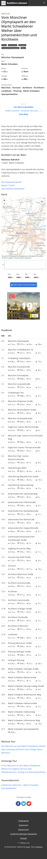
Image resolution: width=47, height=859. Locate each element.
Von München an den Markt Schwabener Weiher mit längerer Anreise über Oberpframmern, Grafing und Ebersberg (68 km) (23, 768)
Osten (23, 48)
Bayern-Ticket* (8, 185)
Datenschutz (23, 829)
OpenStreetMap (19, 258)
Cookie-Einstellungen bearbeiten (23, 834)
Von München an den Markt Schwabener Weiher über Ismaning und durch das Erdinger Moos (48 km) (23, 749)
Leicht (4, 45)
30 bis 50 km (12, 45)
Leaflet (5, 256)
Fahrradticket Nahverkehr (13, 188)
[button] (44, 3)
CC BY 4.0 (5, 258)
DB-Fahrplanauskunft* (11, 182)
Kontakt (23, 838)
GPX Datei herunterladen (24, 284)
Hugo (28, 847)
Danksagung (23, 821)
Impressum (23, 825)
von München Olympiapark (10, 48)
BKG (37, 256)
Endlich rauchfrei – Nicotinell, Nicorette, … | (23, 111)
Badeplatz (22, 45)
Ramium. (39, 847)
